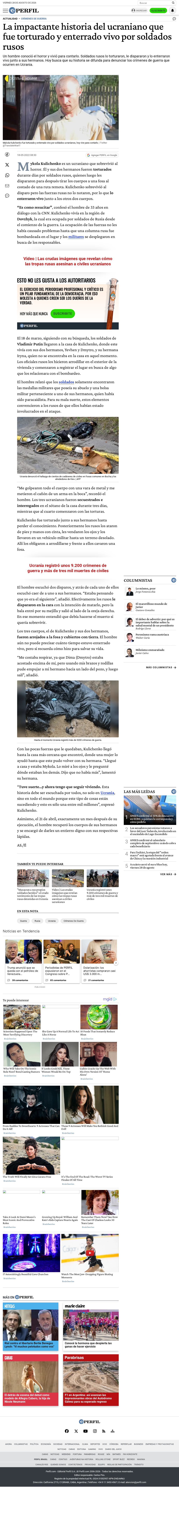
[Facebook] (67, 1431)
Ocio (104, 1444)
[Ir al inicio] (24, 10)
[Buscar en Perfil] (173, 3)
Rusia (37, 921)
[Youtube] (85, 1431)
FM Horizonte (130, 1454)
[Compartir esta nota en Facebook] (7, 154)
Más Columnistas (159, 667)
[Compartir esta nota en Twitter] (7, 165)
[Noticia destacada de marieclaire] (91, 1306)
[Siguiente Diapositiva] (116, 963)
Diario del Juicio (113, 1449)
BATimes (117, 1454)
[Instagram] (95, 1431)
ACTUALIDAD (10, 18)
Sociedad (57, 1444)
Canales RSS (41, 1464)
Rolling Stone (103, 1459)
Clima (85, 1444)
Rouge (101, 1454)
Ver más (166, 874)
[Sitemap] (112, 1431)
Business (138, 1444)
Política (34, 1444)
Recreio (131, 1459)
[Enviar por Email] (7, 186)
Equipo (101, 1464)
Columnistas (138, 580)
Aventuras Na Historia (81, 1459)
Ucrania (52, 921)
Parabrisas (89, 1454)
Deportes (95, 1444)
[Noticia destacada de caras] (30, 1358)
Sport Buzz (119, 1459)
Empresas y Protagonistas (160, 1444)
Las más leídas (139, 791)
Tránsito (139, 1464)
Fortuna (77, 1454)
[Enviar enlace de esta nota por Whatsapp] (7, 175)
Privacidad (90, 1464)
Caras (72, 1449)
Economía (46, 1444)
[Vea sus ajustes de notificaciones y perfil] (172, 10)
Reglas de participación (119, 1464)
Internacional (72, 1444)
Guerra (23, 921)
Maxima (141, 1459)
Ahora (8, 1444)
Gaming (92, 1449)
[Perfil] (24, 1297)
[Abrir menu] (5, 11)
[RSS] (103, 1431)
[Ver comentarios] (173, 19)
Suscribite (158, 10)
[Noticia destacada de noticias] (30, 1306)
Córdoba (113, 1444)
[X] (76, 1431)
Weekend (66, 1454)
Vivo (100, 1449)
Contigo (63, 1459)
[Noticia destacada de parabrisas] (91, 1358)
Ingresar (141, 10)
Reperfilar (126, 1444)
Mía (108, 1454)
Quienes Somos (58, 1464)
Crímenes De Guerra (74, 921)
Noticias (62, 1449)
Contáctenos (75, 1464)
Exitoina (81, 1449)
